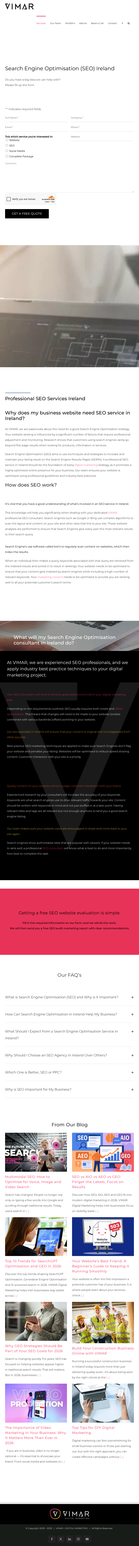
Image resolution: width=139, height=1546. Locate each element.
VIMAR (112, 512)
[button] (129, 23)
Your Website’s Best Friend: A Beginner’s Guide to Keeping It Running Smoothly (100, 1266)
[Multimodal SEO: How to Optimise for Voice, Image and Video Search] (36, 1152)
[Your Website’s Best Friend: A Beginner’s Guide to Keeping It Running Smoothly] (103, 1236)
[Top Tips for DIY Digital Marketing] (103, 1403)
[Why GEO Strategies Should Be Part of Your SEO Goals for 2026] (36, 1321)
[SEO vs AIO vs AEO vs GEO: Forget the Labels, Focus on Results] (103, 1152)
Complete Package (21, 156)
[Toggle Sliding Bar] (122, 23)
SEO (12, 145)
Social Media (17, 151)
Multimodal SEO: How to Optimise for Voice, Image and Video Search (33, 1182)
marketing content (50, 577)
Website (14, 140)
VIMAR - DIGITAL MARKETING (72, 1528)
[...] (27, 1211)
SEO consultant (53, 848)
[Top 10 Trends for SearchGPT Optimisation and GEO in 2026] (36, 1236)
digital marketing (86, 465)
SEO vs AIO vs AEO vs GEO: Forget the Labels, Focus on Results (98, 1182)
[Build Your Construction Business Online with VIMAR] (103, 1322)
